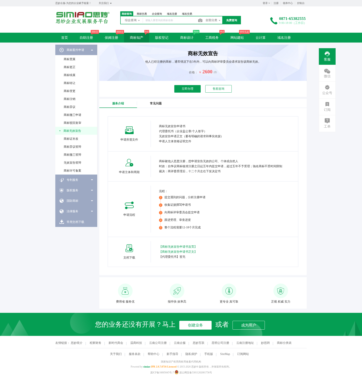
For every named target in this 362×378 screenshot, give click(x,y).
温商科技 (136, 342)
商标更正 (69, 67)
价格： (193, 72)
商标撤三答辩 (72, 154)
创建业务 (195, 325)
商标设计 (187, 37)
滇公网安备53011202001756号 (195, 372)
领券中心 (288, 3)
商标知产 (136, 37)
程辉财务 (95, 342)
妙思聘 (265, 342)
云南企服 (180, 342)
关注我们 (104, 3)
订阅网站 (243, 354)
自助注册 (86, 37)
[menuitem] (76, 110)
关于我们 (116, 354)
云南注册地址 (245, 342)
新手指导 (172, 354)
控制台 (301, 3)
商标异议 (69, 107)
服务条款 (135, 354)
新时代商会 (116, 342)
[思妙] (82, 22)
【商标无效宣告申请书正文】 (178, 251)
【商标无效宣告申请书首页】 (178, 246)
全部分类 (212, 20)
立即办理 (187, 88)
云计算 (261, 37)
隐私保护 (191, 354)
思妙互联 (198, 342)
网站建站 (237, 37)
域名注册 (284, 37)
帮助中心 (153, 354)
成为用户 (248, 325)
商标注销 (69, 99)
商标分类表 (284, 342)
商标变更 (69, 91)
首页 (64, 37)
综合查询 (131, 20)
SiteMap (225, 354)
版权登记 (161, 37)
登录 (265, 3)
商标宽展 (69, 59)
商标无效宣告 (72, 130)
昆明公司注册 (220, 342)
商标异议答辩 (72, 146)
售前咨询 (218, 88)
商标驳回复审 (72, 122)
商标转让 (69, 83)
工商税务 (212, 37)
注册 (276, 3)
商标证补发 (71, 138)
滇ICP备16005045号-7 (162, 372)
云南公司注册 (158, 342)
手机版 (208, 354)
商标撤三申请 (72, 115)
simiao (146, 366)
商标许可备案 (72, 170)
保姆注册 (111, 37)
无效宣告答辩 (72, 162)
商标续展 (69, 75)
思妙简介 (77, 342)
